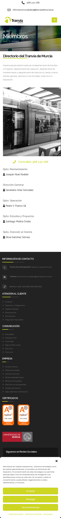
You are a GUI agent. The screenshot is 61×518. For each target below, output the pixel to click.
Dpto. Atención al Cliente (17, 232)
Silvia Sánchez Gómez (17, 237)
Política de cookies (16, 514)
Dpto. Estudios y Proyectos (18, 216)
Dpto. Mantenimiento (15, 169)
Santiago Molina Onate (18, 221)
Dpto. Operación (12, 200)
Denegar (30, 499)
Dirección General (13, 184)
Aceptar (30, 491)
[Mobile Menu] (54, 19)
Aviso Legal (47, 514)
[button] (56, 460)
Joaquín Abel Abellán (17, 174)
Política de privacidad (33, 514)
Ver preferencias (30, 507)
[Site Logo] (14, 20)
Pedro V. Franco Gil (15, 205)
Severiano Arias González (19, 190)
